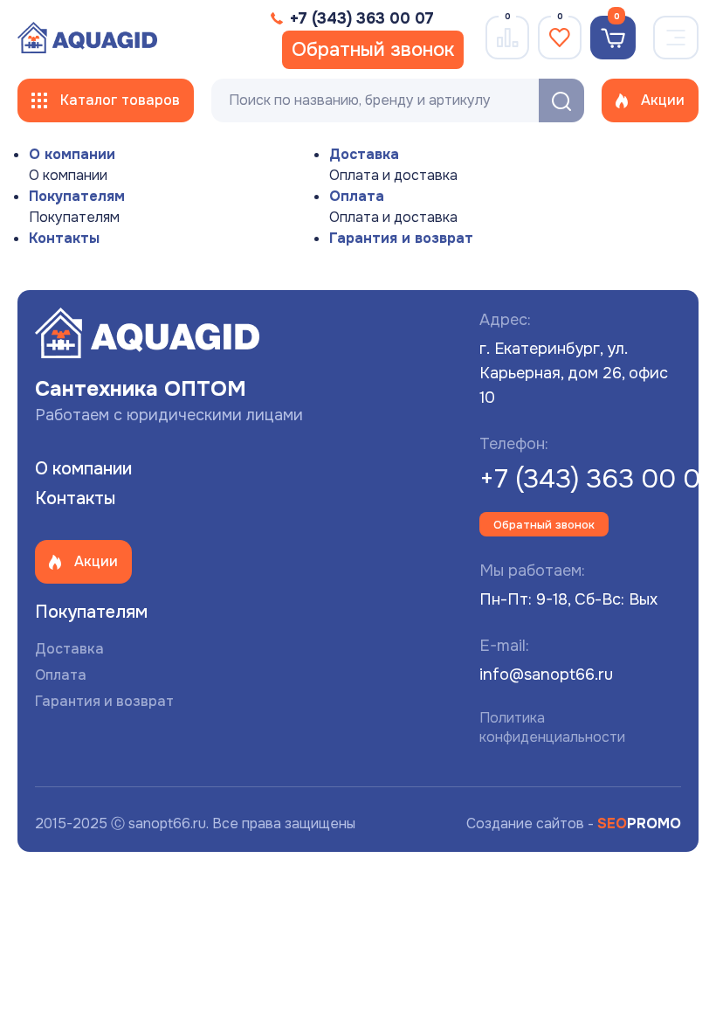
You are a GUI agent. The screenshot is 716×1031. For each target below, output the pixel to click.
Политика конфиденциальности (552, 727)
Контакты (64, 238)
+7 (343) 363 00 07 (596, 478)
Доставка (364, 154)
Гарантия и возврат (401, 238)
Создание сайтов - (573, 823)
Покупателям (77, 196)
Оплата (356, 196)
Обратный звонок (373, 50)
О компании (72, 154)
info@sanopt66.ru (546, 674)
